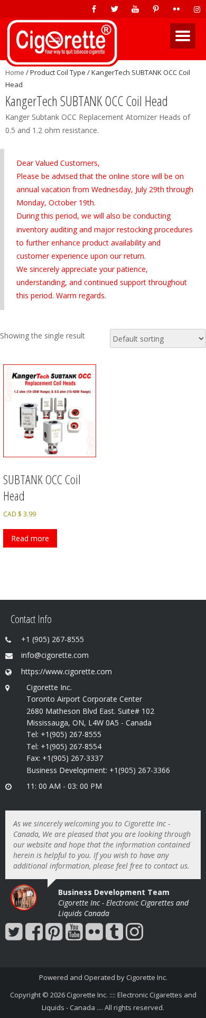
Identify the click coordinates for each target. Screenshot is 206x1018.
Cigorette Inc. (146, 977)
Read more (30, 538)
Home (14, 72)
